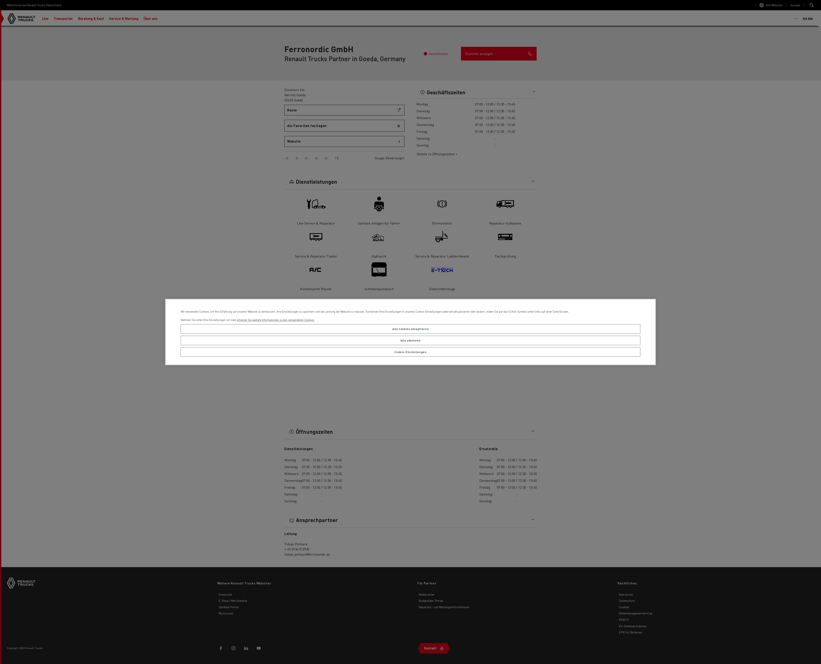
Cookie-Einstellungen (410, 352)
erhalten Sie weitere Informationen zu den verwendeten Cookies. (276, 320)
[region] (410, 332)
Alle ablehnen (410, 340)
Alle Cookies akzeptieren (410, 329)
